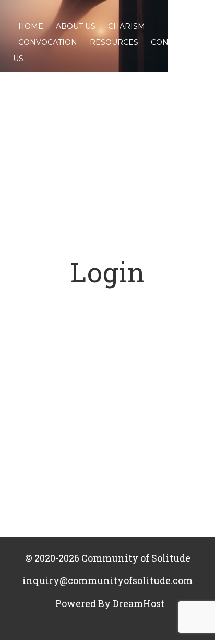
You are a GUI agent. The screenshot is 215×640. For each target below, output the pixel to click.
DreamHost (138, 603)
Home (30, 26)
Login (107, 272)
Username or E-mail (47, 357)
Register (159, 484)
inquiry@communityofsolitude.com (107, 580)
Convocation (47, 42)
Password (27, 406)
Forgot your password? (108, 515)
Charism (126, 26)
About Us (75, 26)
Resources (114, 42)
